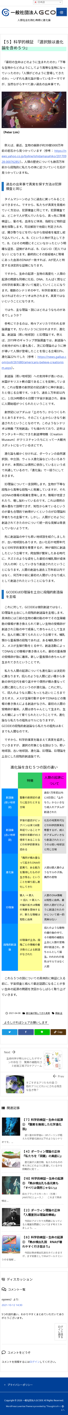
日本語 (41, 2)
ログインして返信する (60, 1332)
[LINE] (42, 1032)
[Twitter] (9, 1032)
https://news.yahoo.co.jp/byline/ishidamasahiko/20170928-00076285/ (34, 156)
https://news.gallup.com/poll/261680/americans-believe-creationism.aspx (34, 362)
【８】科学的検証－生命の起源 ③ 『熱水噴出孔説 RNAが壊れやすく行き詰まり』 (42, 1241)
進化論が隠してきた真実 (38, 1013)
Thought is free (54, 1406)
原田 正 (58, 1013)
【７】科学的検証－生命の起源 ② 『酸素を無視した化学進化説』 (42, 1124)
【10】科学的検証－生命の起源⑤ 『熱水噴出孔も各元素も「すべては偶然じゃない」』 (42, 1183)
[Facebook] (26, 1032)
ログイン (35, 1361)
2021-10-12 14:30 (12, 1305)
